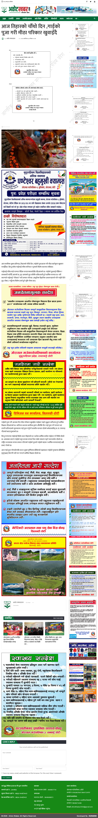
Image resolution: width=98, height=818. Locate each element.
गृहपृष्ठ (4, 18)
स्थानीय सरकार (27, 18)
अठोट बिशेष (38, 18)
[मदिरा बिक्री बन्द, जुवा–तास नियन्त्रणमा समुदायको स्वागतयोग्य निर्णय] (54, 628)
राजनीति (11, 18)
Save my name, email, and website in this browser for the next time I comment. (32, 773)
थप (76, 18)
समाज (18, 18)
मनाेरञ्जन (69, 18)
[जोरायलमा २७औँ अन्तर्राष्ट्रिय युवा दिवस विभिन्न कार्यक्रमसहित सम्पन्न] (13, 628)
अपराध (62, 18)
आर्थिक (46, 18)
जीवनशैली (54, 18)
